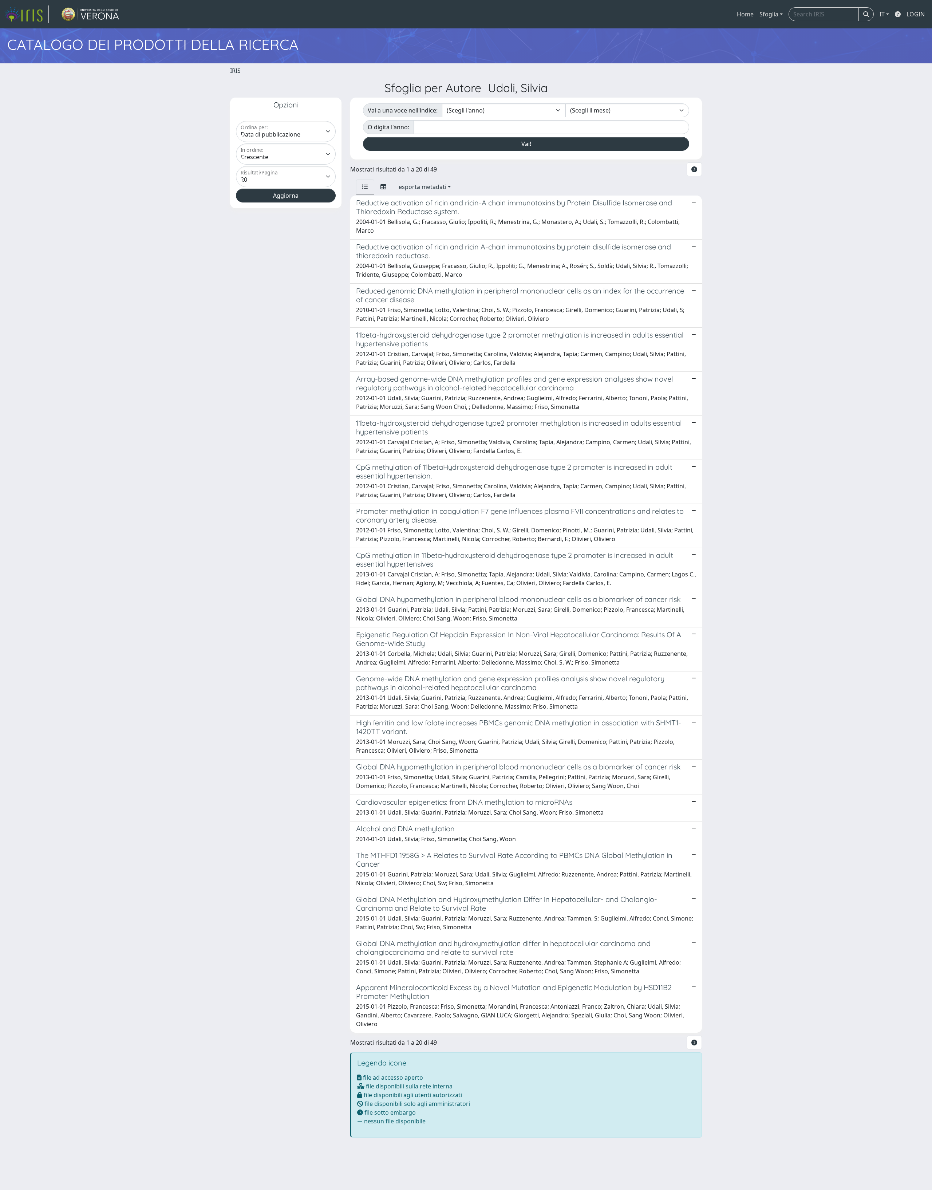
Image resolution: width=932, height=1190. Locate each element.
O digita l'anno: (388, 127)
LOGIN (916, 14)
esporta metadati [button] (422, 187)
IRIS (235, 71)
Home (745, 14)
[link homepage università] (90, 14)
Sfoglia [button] (768, 14)
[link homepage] (26, 14)
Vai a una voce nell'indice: (403, 110)
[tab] (365, 186)
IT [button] (882, 14)
